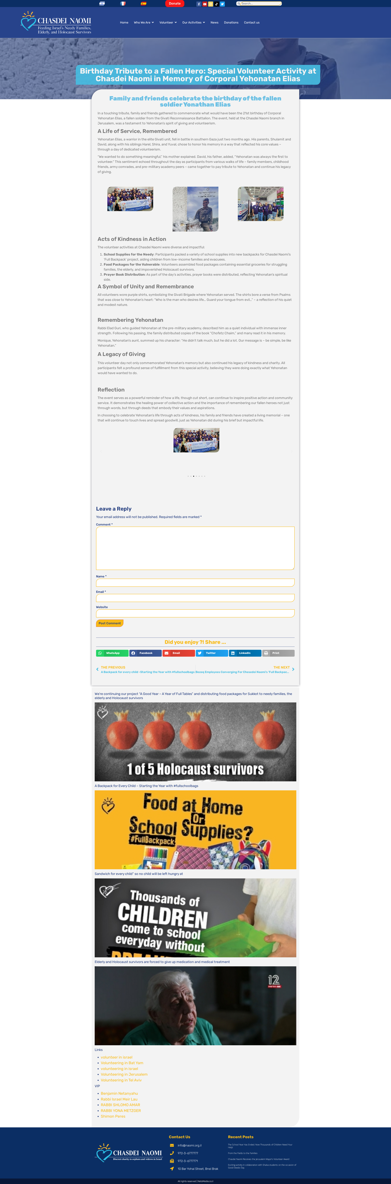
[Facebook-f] (198, 4)
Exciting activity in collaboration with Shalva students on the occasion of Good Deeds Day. (262, 1166)
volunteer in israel (116, 1057)
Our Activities (191, 22)
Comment (104, 524)
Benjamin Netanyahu (119, 1093)
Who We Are (142, 22)
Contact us (251, 22)
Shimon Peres (113, 1116)
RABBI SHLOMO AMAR (120, 1105)
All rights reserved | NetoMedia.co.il (195, 1181)
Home (124, 22)
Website (102, 607)
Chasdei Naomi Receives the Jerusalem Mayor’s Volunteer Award (258, 1159)
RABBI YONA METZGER (121, 1110)
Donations (231, 22)
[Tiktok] (216, 4)
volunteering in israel (119, 1068)
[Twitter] (222, 4)
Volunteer (166, 22)
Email (101, 591)
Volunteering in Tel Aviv (121, 1080)
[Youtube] (204, 4)
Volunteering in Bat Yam (122, 1063)
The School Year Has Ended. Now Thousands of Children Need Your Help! (260, 1146)
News (214, 22)
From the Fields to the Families (243, 1153)
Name (101, 576)
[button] (101, 451)
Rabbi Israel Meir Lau (119, 1099)
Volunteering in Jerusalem (124, 1074)
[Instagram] (210, 4)
